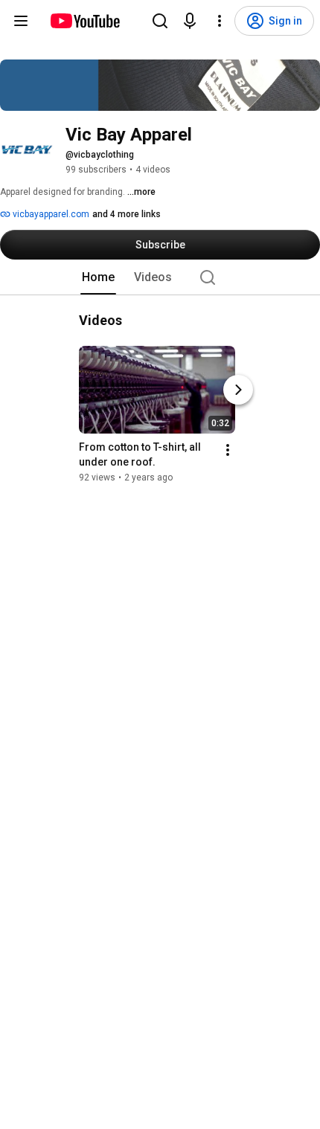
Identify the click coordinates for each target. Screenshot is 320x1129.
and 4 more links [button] (126, 214)
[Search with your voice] (190, 21)
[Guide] (21, 21)
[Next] (238, 390)
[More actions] (228, 450)
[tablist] (160, 277)
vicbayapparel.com (49, 214)
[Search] (160, 21)
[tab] (98, 277)
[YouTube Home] (84, 21)
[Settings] (219, 21)
